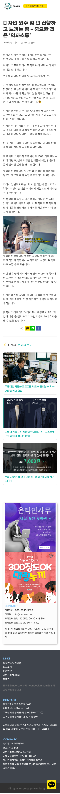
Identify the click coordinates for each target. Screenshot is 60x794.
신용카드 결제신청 (12, 662)
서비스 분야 (29, 42)
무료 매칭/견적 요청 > (35, 5)
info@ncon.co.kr (22, 614)
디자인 (19, 42)
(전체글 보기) (25, 345)
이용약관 (7, 671)
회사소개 (7, 667)
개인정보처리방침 (11, 675)
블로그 (6, 679)
